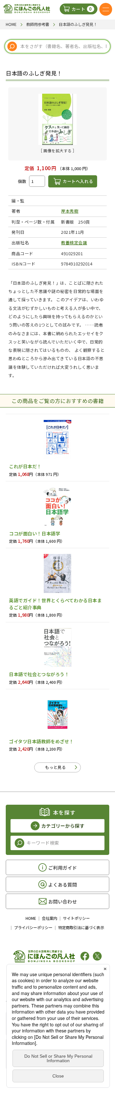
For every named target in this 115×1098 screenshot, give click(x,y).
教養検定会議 (74, 243)
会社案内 (49, 918)
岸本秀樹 (69, 211)
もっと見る (55, 767)
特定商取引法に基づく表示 (81, 927)
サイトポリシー (76, 918)
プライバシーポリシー (33, 927)
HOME (31, 918)
